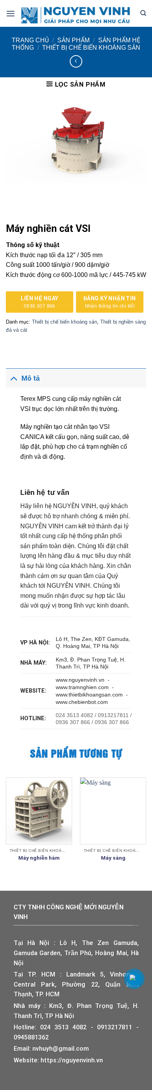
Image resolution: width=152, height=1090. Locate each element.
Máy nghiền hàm (39, 858)
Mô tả (30, 378)
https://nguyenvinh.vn (72, 1060)
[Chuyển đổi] (13, 378)
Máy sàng (113, 858)
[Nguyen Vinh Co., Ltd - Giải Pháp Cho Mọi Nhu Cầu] (77, 13)
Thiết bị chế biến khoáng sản (91, 47)
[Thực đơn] (10, 13)
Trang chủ (30, 40)
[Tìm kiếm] (143, 13)
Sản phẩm (73, 40)
